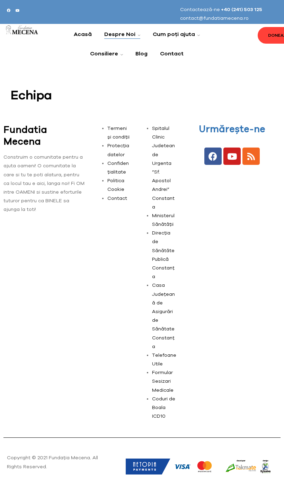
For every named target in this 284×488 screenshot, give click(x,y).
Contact (117, 198)
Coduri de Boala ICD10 (163, 407)
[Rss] (251, 156)
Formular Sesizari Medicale (163, 381)
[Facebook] (8, 10)
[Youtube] (17, 10)
